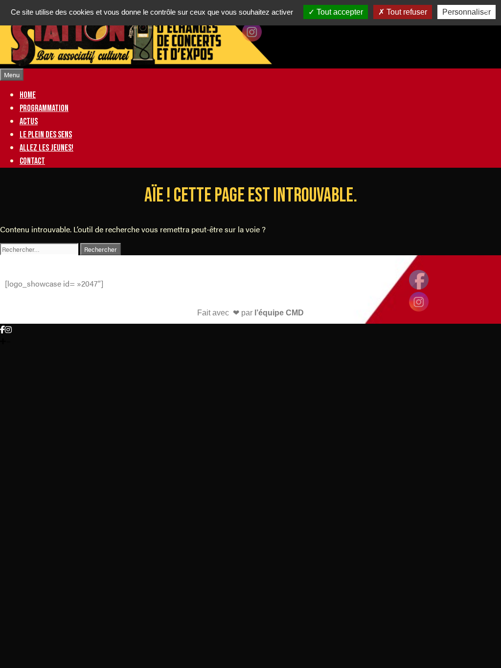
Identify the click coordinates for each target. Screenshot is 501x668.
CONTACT (32, 161)
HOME (28, 95)
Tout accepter (339, 12)
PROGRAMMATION (44, 108)
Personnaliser (466, 12)
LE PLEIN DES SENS (46, 135)
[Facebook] (2, 329)
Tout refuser (406, 12)
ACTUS (29, 121)
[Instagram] (8, 329)
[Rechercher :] (40, 248)
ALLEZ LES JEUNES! (46, 148)
